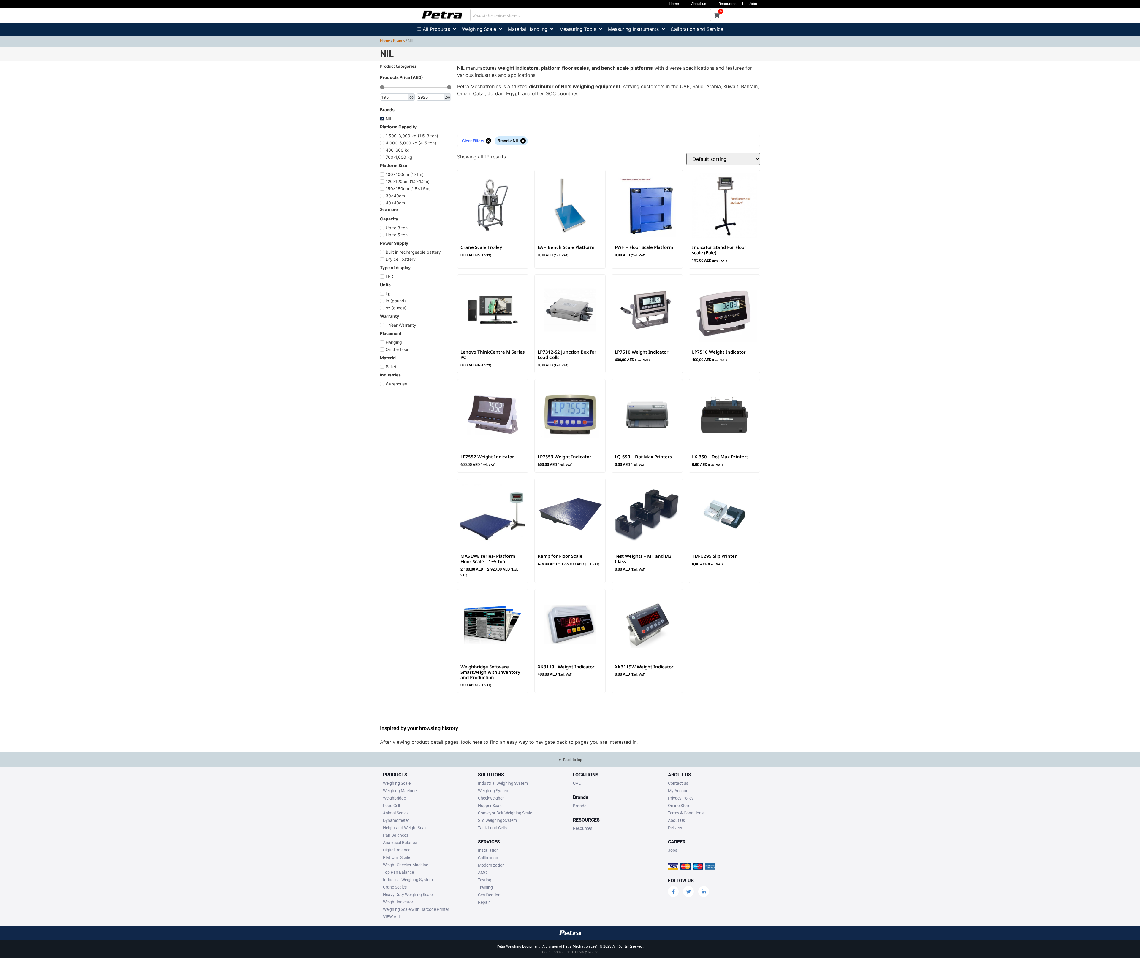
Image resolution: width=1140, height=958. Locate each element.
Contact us (678, 783)
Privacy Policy (681, 798)
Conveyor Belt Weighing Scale (505, 813)
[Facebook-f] (673, 891)
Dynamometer (396, 820)
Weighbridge (394, 798)
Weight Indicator (398, 902)
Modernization (491, 865)
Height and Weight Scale (405, 827)
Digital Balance (396, 850)
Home (674, 3)
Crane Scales (395, 887)
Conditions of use (556, 952)
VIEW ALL (392, 916)
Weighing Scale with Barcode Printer (416, 909)
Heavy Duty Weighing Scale (408, 894)
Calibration (488, 857)
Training (485, 887)
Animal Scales (395, 813)
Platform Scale (396, 857)
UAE (577, 783)
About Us (676, 820)
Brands (399, 40)
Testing (484, 880)
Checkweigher (491, 798)
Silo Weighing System (497, 820)
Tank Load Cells (492, 827)
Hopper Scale (490, 805)
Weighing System (493, 790)
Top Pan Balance (398, 872)
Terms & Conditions (686, 813)
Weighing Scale (397, 783)
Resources (727, 3)
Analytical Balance (400, 842)
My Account (679, 790)
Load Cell (391, 805)
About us (698, 3)
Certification (489, 894)
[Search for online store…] (590, 15)
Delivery (675, 827)
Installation (488, 850)
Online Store (679, 805)
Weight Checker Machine (405, 864)
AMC (482, 872)
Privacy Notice (586, 952)
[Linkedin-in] (703, 891)
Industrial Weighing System (408, 879)
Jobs (753, 3)
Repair (484, 902)
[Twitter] (688, 891)
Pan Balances (395, 835)
